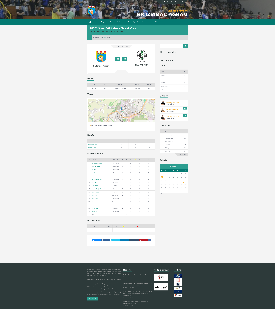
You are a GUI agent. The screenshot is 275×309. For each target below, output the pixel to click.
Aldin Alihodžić (95, 192)
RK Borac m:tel (169, 138)
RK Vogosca (168, 148)
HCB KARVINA (92, 147)
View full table (182, 154)
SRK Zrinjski (168, 151)
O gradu (135, 22)
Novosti (126, 22)
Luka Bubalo (95, 185)
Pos (162, 131)
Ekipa (103, 22)
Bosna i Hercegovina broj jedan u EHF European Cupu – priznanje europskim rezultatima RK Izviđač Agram (136, 293)
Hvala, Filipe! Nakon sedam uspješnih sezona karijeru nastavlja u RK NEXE (135, 302)
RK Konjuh (167, 144)
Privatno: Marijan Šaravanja (98, 189)
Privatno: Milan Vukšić (97, 163)
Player (94, 159)
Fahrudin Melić (164, 86)
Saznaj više (92, 299)
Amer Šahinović (95, 176)
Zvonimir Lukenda (96, 166)
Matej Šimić (94, 182)
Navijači (144, 22)
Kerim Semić (95, 198)
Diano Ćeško (95, 195)
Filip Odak (94, 169)
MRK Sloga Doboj (169, 141)
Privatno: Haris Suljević (97, 205)
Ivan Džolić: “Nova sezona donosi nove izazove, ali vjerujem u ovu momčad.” (136, 284)
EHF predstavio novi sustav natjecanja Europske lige (136, 276)
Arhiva (162, 22)
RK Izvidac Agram (92, 144)
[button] (121, 108)
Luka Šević (94, 172)
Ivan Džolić (170, 104)
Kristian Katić (95, 208)
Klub (96, 22)
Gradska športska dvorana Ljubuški (101, 125)
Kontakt (154, 22)
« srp (161, 193)
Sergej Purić (95, 211)
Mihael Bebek (95, 201)
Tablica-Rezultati (114, 22)
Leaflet (136, 121)
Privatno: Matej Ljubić (97, 179)
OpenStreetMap (146, 121)
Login (180, 1)
